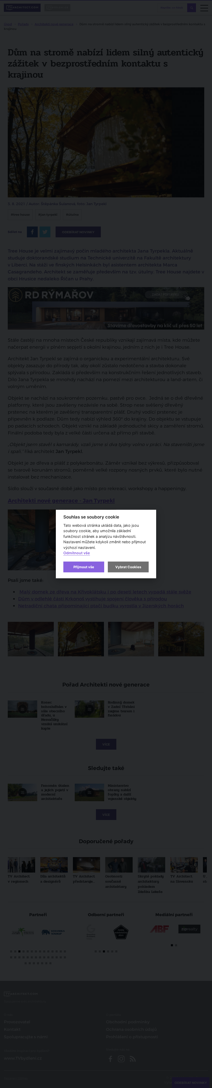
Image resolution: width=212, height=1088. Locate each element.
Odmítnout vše (76, 553)
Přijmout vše (83, 567)
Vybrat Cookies (128, 567)
